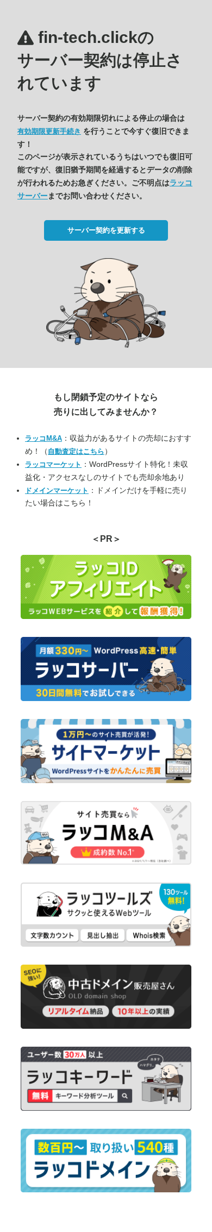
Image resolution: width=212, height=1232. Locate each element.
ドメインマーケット (57, 490)
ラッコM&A (43, 438)
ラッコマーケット (53, 464)
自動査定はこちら (76, 451)
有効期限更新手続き (49, 131)
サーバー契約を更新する (106, 230)
